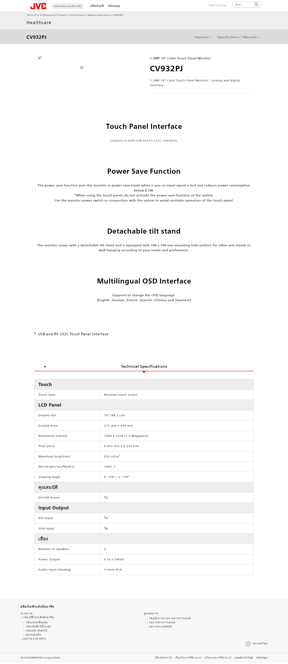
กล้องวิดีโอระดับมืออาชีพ (38, 617)
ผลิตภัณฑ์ (97, 5)
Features (202, 37)
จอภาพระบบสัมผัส (160, 626)
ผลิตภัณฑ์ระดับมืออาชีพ (67, 6)
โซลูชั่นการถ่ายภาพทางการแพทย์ (170, 618)
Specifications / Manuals (237, 37)
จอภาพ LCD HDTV (34, 638)
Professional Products (53, 15)
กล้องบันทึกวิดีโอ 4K (38, 626)
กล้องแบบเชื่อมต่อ (37, 622)
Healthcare (78, 15)
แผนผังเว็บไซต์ (244, 657)
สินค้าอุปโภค (217, 5)
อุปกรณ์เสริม (33, 634)
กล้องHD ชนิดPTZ (36, 630)
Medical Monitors (99, 15)
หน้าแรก (32, 15)
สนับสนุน (114, 5)
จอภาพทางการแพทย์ (162, 622)
